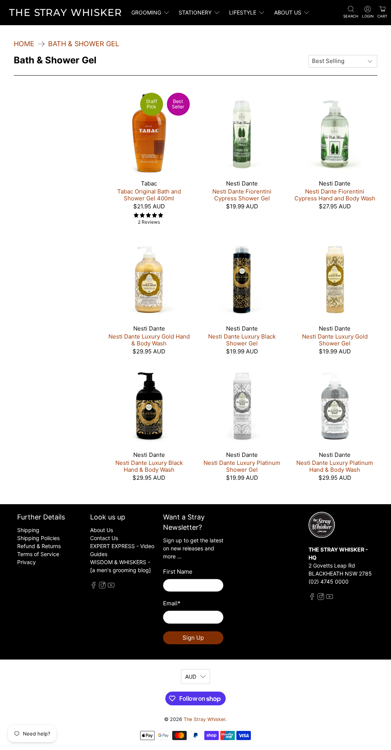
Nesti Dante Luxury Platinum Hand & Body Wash (334, 466)
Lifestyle (242, 12)
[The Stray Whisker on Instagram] (102, 586)
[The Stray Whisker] (65, 12)
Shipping (28, 530)
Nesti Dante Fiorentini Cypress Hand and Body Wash (334, 195)
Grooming (146, 12)
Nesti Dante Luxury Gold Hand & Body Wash (149, 340)
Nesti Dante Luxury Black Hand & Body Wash (149, 466)
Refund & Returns (39, 546)
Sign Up (193, 637)
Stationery (195, 12)
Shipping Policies (38, 538)
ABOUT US (287, 12)
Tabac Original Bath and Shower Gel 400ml (149, 195)
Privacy (26, 562)
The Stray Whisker (204, 719)
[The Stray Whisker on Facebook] (93, 586)
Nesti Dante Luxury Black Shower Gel (242, 340)
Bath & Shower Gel (83, 43)
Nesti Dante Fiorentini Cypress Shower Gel (241, 195)
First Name (177, 571)
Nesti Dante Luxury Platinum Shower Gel (242, 466)
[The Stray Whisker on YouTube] (111, 586)
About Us (101, 530)
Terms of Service (38, 554)
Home (24, 43)
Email (172, 603)
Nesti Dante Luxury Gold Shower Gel (335, 340)
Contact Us (104, 538)
